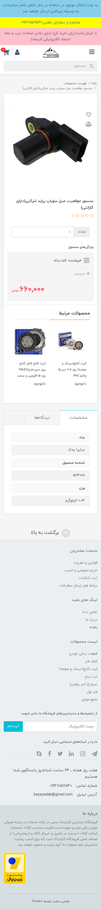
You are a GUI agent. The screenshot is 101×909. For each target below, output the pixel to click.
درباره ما (91, 619)
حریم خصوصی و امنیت (80, 570)
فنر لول (92, 692)
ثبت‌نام (13, 726)
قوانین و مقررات (85, 562)
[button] (9, 52)
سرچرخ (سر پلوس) (83, 684)
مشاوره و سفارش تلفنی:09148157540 (50, 22)
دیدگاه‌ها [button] (42, 418)
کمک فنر (91, 661)
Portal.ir (37, 901)
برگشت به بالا (45, 532)
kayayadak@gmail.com (53, 794)
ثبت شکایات (88, 578)
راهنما (93, 627)
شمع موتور (89, 699)
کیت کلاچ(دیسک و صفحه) (78, 669)
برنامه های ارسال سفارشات (78, 585)
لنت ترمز (90, 676)
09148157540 (61, 785)
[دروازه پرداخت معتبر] (15, 868)
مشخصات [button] (78, 418)
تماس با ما (89, 612)
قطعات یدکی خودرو (83, 653)
